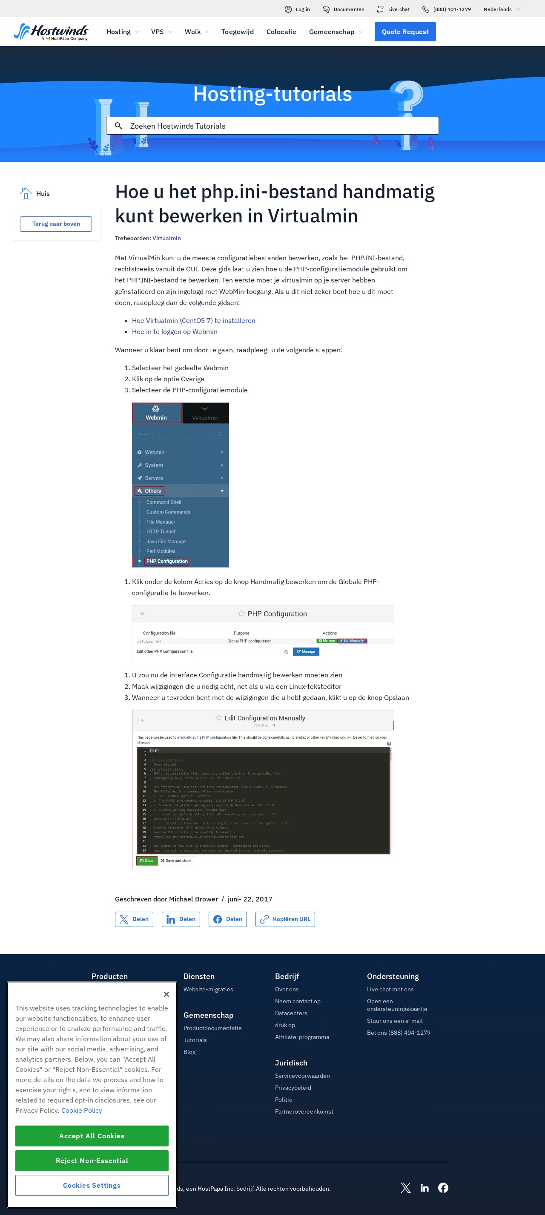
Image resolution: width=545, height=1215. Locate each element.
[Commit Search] (118, 125)
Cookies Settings (92, 1185)
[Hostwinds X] (401, 1189)
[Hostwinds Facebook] (439, 1189)
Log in (303, 9)
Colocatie (281, 31)
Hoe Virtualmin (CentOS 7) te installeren (193, 320)
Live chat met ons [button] (390, 989)
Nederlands (498, 9)
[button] (405, 31)
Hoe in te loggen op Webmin (175, 331)
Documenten (349, 9)
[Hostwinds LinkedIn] (420, 1189)
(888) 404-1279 (452, 9)
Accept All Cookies (91, 1136)
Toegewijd (237, 31)
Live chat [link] (399, 9)
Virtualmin (166, 238)
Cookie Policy (81, 1110)
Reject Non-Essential (92, 1160)
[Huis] (51, 32)
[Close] (166, 994)
